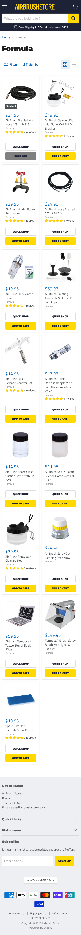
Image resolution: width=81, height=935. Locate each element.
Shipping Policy (38, 913)
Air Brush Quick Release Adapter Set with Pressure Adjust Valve (58, 384)
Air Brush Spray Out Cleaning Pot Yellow (57, 555)
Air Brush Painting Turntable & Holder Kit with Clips (59, 298)
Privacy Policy (17, 913)
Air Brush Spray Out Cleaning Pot (18, 558)
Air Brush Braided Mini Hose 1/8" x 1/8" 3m (19, 122)
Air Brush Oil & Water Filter (19, 296)
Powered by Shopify (40, 928)
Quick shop (21, 147)
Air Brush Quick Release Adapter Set (18, 380)
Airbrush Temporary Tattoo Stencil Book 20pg (18, 645)
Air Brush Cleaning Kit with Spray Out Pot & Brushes (59, 124)
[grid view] (65, 64)
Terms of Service (40, 918)
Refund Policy (60, 913)
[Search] (73, 18)
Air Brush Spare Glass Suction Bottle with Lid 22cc (19, 475)
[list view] (74, 64)
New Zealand (38, 880)
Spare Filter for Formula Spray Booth (19, 728)
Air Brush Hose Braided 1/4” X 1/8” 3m (60, 211)
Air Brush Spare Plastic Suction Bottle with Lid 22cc (59, 475)
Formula (9, 128)
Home (6, 37)
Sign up (64, 860)
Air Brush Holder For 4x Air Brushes (20, 211)
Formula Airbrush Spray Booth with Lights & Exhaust (60, 644)
